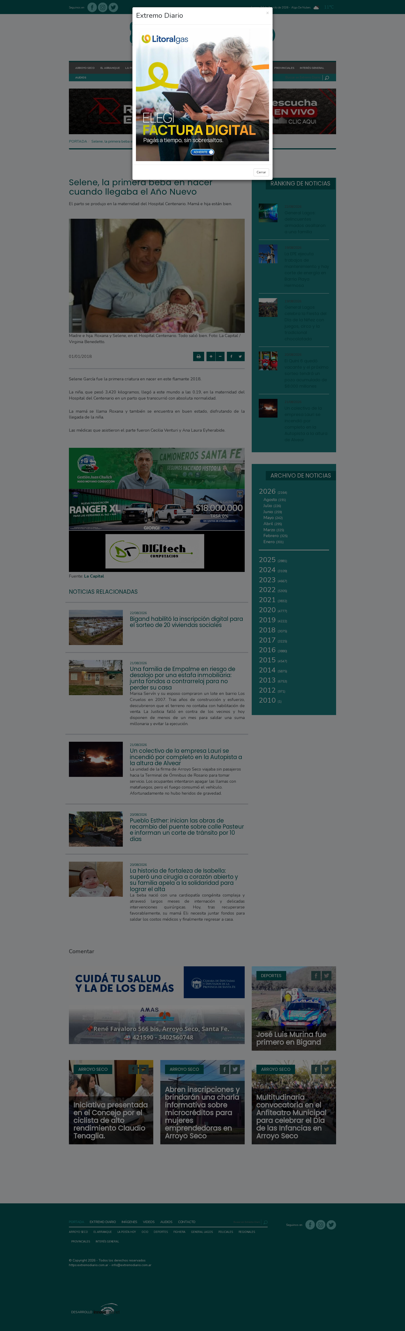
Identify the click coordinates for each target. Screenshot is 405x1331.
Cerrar (261, 172)
